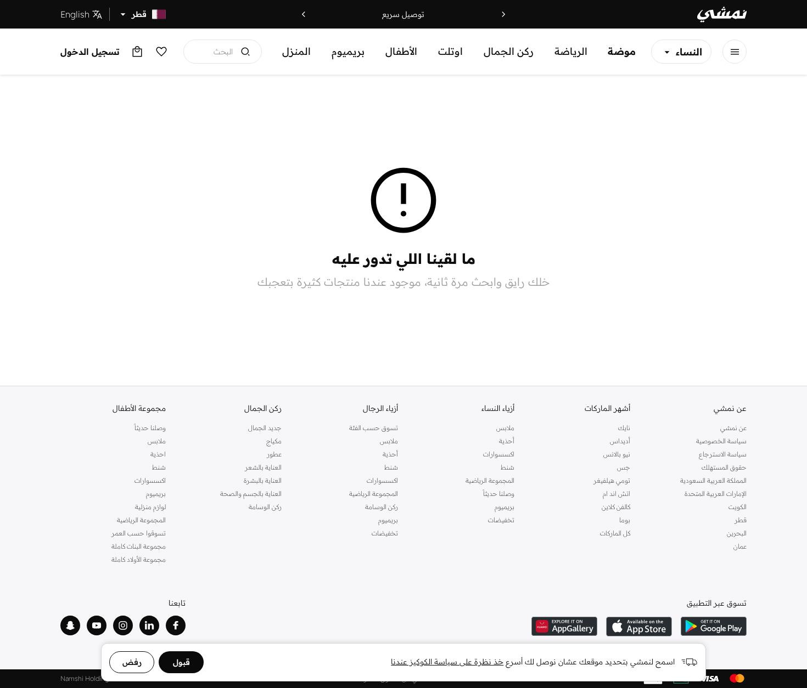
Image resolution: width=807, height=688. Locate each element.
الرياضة (570, 51)
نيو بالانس (616, 454)
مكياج (274, 441)
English (74, 14)
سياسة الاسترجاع (723, 454)
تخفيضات (501, 520)
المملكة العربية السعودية (713, 480)
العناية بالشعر (263, 467)
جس (623, 467)
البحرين (737, 533)
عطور (274, 454)
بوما (624, 520)
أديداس (620, 441)
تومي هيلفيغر (611, 480)
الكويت (737, 507)
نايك (624, 428)
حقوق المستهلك (724, 467)
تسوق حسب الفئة (373, 428)
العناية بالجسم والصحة (251, 493)
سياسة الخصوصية (721, 441)
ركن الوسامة (381, 507)
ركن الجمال (509, 51)
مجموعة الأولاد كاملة (138, 559)
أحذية (506, 441)
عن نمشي (733, 428)
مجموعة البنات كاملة (138, 546)
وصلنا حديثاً (498, 493)
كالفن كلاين (616, 507)
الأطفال (401, 51)
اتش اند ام (616, 493)
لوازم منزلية (150, 507)
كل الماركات (615, 533)
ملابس (505, 428)
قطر (741, 520)
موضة (622, 51)
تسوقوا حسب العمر (138, 533)
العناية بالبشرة (263, 480)
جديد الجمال (265, 428)
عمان (740, 546)
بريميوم (348, 51)
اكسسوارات (498, 454)
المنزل (296, 51)
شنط (507, 467)
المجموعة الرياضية (490, 480)
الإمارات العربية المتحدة (716, 493)
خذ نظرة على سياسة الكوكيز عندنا (447, 662)
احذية (158, 454)
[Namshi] (722, 14)
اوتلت (450, 51)
